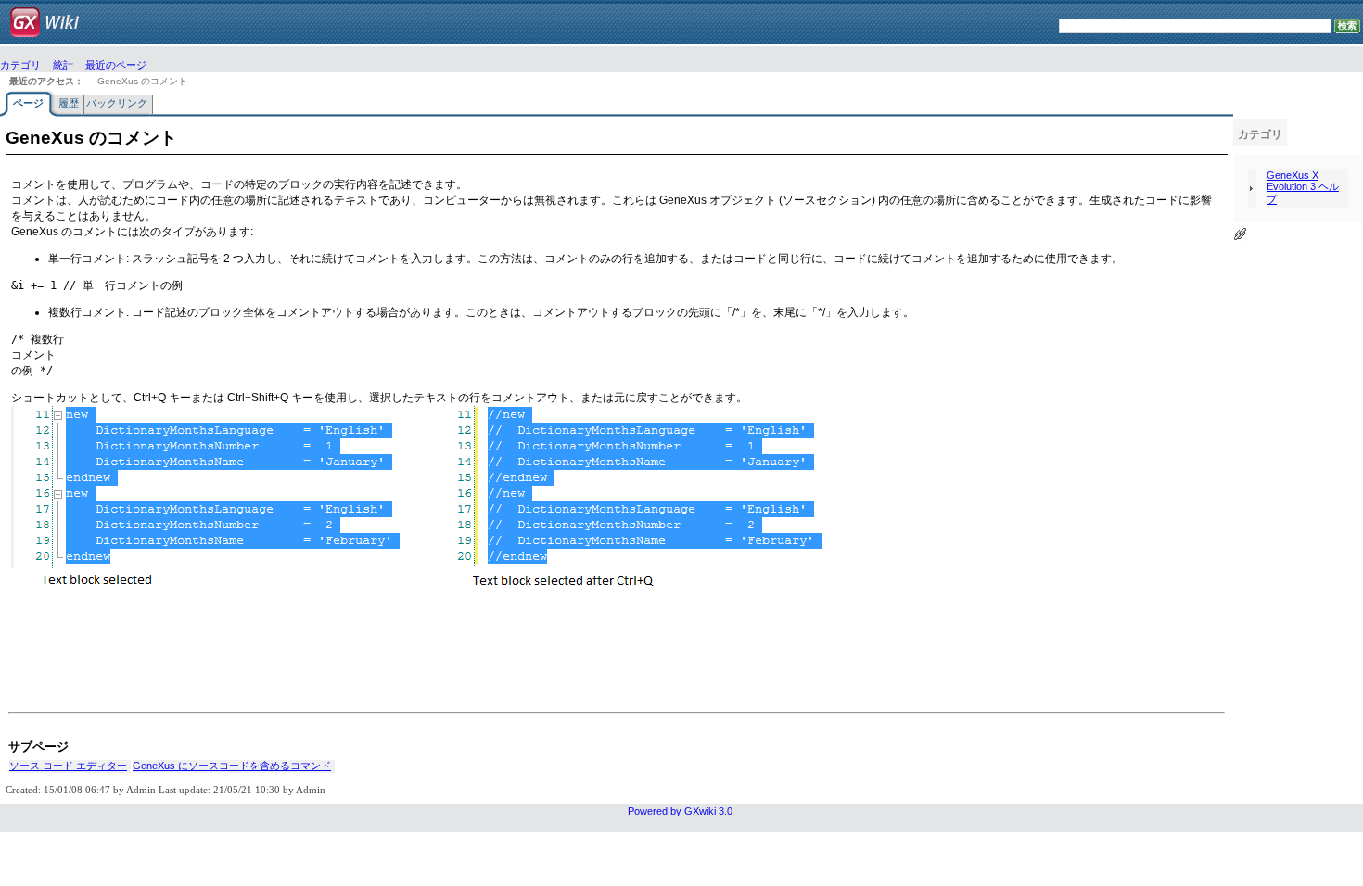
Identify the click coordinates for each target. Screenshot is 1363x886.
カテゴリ (20, 65)
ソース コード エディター (68, 765)
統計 (63, 65)
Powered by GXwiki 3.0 (680, 810)
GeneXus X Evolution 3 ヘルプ (1303, 187)
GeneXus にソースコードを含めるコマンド (232, 765)
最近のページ (115, 65)
